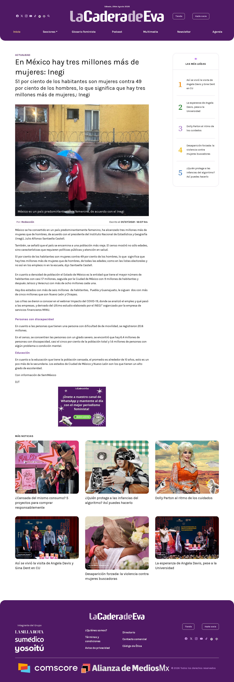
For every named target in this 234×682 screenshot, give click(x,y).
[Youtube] (30, 16)
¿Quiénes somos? (96, 630)
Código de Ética (132, 646)
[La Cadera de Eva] (26, 16)
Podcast (117, 31)
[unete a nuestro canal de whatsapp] (82, 406)
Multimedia (150, 31)
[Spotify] (39, 16)
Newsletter (184, 31)
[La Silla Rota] (29, 631)
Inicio (16, 31)
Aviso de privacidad (97, 647)
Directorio (128, 632)
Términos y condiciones (92, 639)
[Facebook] (17, 16)
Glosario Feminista (83, 31)
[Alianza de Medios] (124, 667)
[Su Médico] (29, 638)
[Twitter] (22, 16)
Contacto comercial (134, 639)
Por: (25, 221)
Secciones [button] (49, 31)
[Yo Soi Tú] (29, 648)
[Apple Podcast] (44, 16)
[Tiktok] (35, 16)
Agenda (217, 31)
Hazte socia (201, 16)
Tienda (178, 16)
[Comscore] (48, 667)
